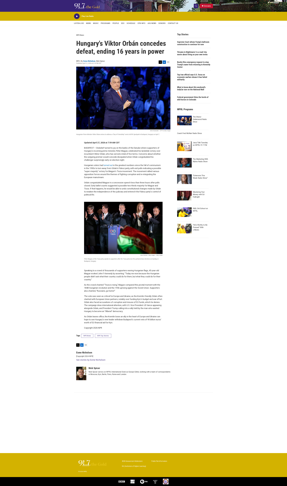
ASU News (152, 23)
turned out (108, 165)
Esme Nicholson (89, 61)
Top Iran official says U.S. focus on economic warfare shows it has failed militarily (192, 77)
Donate (207, 6)
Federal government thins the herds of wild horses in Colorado (192, 98)
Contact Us (173, 23)
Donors (162, 23)
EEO (122, 23)
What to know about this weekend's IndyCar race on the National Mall (191, 88)
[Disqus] (143, 423)
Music (96, 23)
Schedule (131, 23)
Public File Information (159, 461)
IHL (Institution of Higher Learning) (134, 466)
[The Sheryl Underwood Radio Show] (184, 120)
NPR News (80, 35)
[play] (77, 16)
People (116, 23)
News (88, 23)
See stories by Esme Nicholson (90, 359)
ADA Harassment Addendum (132, 461)
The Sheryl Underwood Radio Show (200, 119)
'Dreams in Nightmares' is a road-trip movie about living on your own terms (192, 53)
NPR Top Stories (103, 336)
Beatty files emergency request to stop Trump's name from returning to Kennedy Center (193, 64)
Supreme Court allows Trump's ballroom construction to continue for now (193, 43)
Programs (105, 23)
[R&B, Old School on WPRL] (184, 212)
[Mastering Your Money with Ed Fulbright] (184, 195)
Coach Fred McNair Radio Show (189, 133)
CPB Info (141, 23)
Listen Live (79, 23)
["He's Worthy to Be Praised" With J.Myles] (184, 228)
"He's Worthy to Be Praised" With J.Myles (200, 227)
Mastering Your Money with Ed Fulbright (199, 194)
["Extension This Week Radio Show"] (184, 179)
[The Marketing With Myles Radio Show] (184, 163)
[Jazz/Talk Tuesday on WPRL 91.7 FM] (184, 146)
